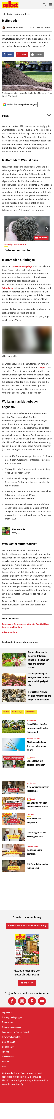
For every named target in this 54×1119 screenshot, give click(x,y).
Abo (4, 1066)
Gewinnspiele (8, 1056)
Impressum (7, 1012)
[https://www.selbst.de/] (10, 4)
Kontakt (5, 1061)
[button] (27, 115)
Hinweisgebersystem (11, 1037)
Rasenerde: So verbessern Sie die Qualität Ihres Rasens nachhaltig (25, 625)
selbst (5, 14)
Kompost (41, 367)
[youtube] (42, 1001)
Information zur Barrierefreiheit (15, 1032)
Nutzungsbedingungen (12, 1017)
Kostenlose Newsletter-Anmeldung (27, 925)
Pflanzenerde (8, 632)
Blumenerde (31, 712)
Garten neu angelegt (22, 266)
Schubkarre (7, 288)
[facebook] (12, 1001)
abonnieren (27, 983)
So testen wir (8, 1047)
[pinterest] (32, 1001)
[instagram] (22, 1001)
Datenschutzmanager (11, 1027)
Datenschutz (7, 1022)
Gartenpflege (23, 14)
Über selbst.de (8, 1042)
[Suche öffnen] (44, 4)
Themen (5, 1052)
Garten (12, 14)
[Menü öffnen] (50, 4)
